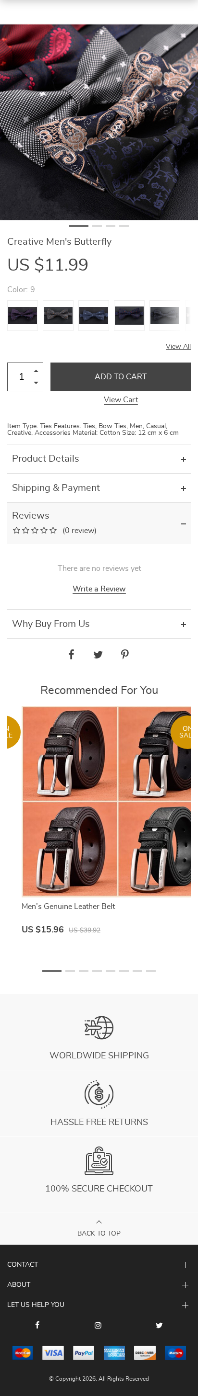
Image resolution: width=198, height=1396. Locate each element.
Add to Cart (121, 377)
